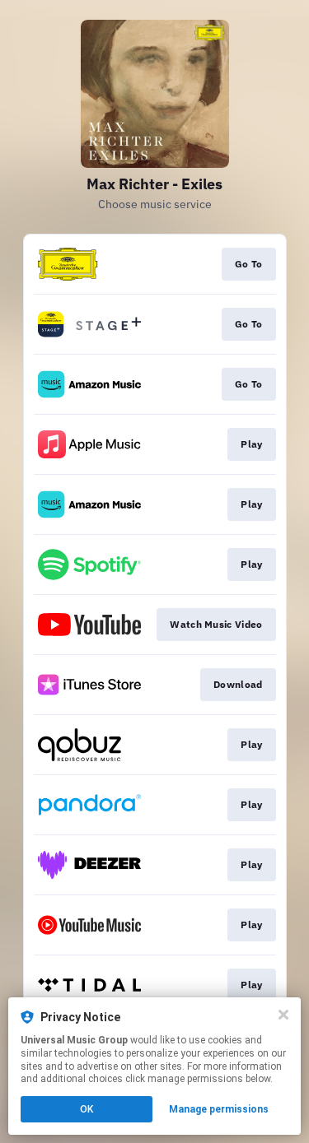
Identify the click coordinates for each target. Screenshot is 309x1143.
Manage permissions (219, 1109)
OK (86, 1109)
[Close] (283, 1014)
